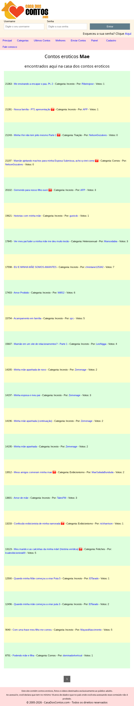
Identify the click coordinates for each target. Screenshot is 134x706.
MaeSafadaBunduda (102, 472)
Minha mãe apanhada (25, 446)
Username (9, 21)
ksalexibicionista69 (15, 552)
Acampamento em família (27, 318)
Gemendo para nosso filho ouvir (31, 190)
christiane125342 (94, 267)
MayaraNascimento (90, 629)
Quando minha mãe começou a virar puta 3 (37, 604)
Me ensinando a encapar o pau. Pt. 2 (33, 83)
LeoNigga (101, 343)
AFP (85, 109)
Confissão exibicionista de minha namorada (37, 523)
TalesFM (61, 497)
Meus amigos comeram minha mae (33, 472)
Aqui (128, 34)
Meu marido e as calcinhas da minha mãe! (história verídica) (46, 549)
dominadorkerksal (72, 655)
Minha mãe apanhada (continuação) (33, 421)
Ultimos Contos (42, 40)
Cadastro (111, 40)
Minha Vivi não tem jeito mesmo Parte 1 (35, 135)
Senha (50, 21)
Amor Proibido (21, 292)
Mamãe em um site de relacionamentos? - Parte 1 (40, 343)
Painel (94, 40)
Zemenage (80, 369)
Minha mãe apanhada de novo (30, 369)
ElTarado (94, 578)
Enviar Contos (78, 40)
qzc (72, 318)
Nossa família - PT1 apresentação (32, 109)
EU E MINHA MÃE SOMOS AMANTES (35, 267)
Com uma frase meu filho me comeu (32, 629)
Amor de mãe (21, 497)
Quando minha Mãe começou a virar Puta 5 (37, 578)
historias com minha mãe (27, 215)
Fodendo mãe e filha (23, 655)
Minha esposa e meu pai (27, 395)
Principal (7, 40)
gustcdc (74, 215)
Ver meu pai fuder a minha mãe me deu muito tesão (41, 241)
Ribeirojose (88, 83)
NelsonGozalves (98, 135)
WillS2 (61, 292)
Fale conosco (10, 46)
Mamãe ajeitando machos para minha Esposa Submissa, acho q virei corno (54, 160)
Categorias (23, 40)
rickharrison (106, 523)
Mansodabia (110, 241)
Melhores (61, 40)
